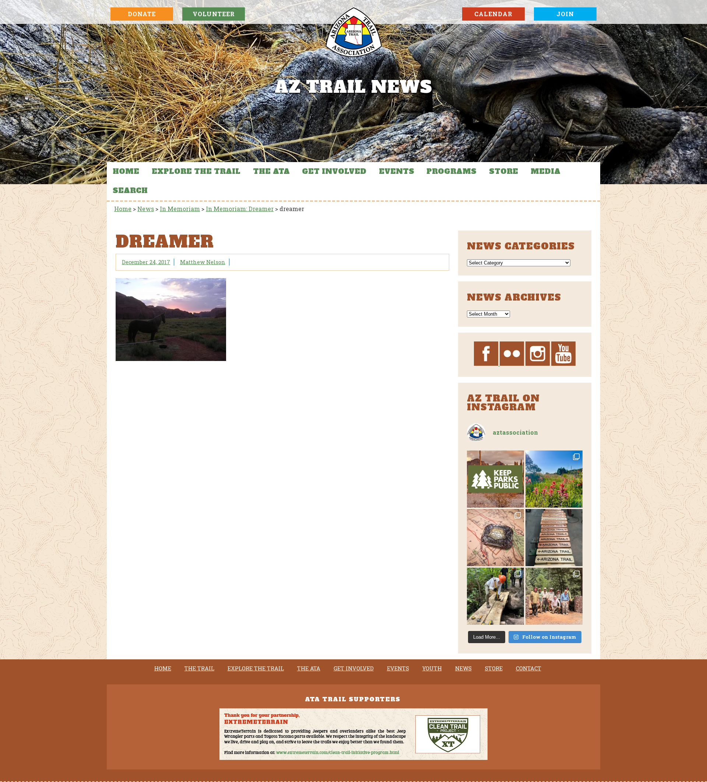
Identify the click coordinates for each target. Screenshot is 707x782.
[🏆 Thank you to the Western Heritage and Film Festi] (495, 537)
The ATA (271, 171)
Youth (432, 668)
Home (126, 171)
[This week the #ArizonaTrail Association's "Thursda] (495, 596)
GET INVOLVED (334, 171)
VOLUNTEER (214, 14)
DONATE (142, 14)
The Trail (199, 668)
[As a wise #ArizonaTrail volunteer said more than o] (554, 596)
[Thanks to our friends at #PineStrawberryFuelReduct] (554, 537)
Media (545, 171)
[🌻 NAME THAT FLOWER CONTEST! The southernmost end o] (554, 479)
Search (130, 190)
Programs (451, 171)
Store (503, 171)
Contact (528, 668)
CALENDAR (493, 14)
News (463, 668)
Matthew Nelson (202, 262)
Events (396, 171)
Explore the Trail (196, 171)
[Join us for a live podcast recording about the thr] (495, 479)
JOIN (565, 14)
